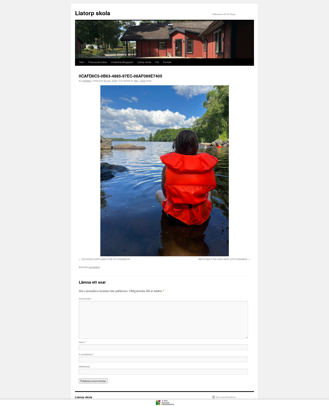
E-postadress (86, 354)
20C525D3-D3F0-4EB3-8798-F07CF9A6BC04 (106, 259)
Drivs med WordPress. (226, 397)
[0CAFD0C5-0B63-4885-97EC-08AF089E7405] (164, 170)
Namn (83, 342)
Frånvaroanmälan (97, 62)
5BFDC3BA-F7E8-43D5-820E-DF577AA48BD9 (222, 259)
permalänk (94, 267)
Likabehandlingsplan (122, 62)
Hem (81, 62)
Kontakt (167, 62)
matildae (86, 80)
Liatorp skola (92, 13)
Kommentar (85, 298)
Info (157, 62)
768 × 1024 (139, 80)
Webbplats (84, 366)
